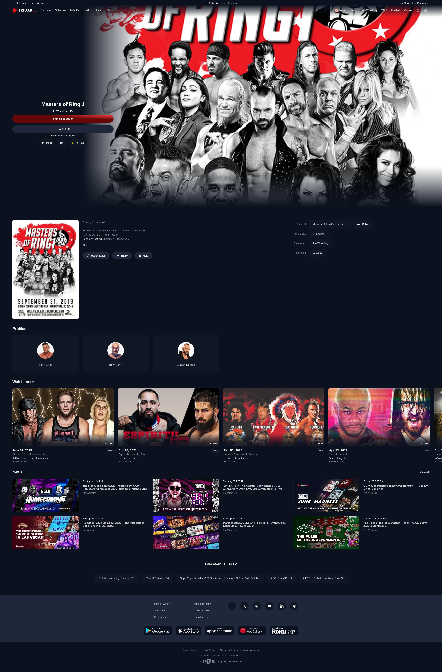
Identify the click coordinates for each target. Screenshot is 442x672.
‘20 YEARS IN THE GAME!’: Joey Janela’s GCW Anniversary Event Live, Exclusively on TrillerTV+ (252, 487)
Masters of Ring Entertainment (330, 224)
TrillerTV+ (75, 10)
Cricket (408, 10)
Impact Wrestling (92, 238)
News (99, 10)
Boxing (353, 10)
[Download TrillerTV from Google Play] (158, 630)
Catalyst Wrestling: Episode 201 (117, 578)
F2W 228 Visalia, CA (157, 578)
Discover (46, 10)
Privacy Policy (207, 650)
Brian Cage (45, 364)
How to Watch (162, 603)
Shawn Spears (186, 364)
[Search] (418, 10)
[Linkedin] (282, 606)
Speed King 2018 (338, 458)
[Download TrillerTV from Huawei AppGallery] (252, 630)
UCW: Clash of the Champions (30, 458)
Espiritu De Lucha (128, 458)
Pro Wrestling (369, 10)
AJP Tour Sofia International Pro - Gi (323, 578)
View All (425, 472)
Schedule (60, 10)
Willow (88, 10)
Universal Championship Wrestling (30, 454)
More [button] (86, 245)
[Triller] (294, 606)
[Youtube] (269, 606)
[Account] (426, 10)
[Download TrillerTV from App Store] (188, 630)
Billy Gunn (115, 364)
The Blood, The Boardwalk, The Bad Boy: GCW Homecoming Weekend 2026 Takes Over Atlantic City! (115, 487)
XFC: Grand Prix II (281, 578)
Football (395, 10)
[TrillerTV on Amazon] (219, 630)
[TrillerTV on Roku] (284, 630)
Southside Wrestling (339, 454)
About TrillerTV (202, 603)
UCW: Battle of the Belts (237, 458)
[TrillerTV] (24, 10)
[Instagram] (257, 606)
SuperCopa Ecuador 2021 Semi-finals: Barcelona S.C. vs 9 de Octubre (220, 578)
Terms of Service (190, 650)
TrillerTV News (202, 610)
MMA (384, 10)
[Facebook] (232, 606)
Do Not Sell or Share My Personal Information (238, 650)
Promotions (160, 617)
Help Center (201, 617)
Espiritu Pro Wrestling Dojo (131, 454)
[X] (244, 606)
